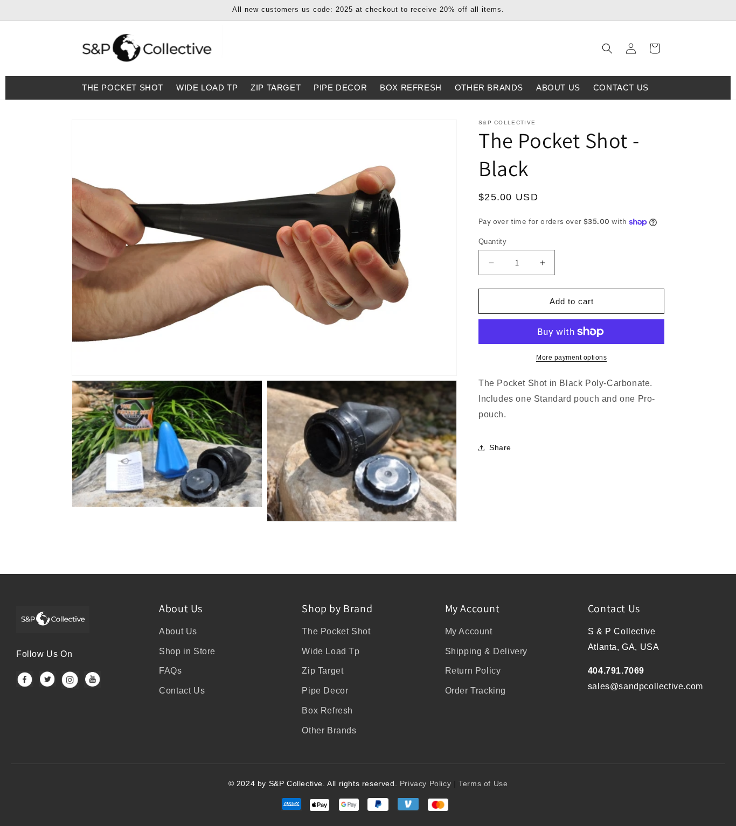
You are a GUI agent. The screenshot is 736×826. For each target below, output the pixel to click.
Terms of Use (483, 783)
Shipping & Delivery (486, 651)
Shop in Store (187, 651)
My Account (468, 631)
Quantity (492, 241)
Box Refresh (327, 710)
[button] (607, 48)
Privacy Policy (425, 783)
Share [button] (500, 447)
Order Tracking (475, 690)
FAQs (170, 670)
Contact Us (182, 690)
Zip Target (322, 670)
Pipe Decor (325, 690)
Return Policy (473, 670)
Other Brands (329, 730)
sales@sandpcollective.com (645, 686)
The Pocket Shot (336, 631)
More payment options (571, 357)
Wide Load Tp (330, 651)
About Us (178, 631)
